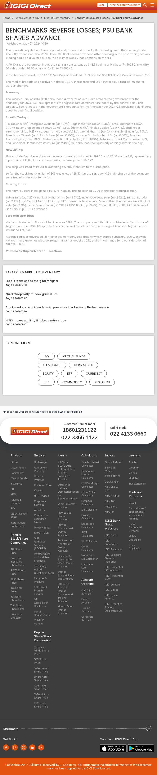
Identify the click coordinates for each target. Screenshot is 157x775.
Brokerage (40, 462)
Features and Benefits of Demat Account (65, 545)
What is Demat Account (66, 505)
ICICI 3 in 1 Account (87, 592)
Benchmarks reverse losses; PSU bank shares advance (109, 18)
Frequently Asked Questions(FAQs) (43, 569)
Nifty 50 (109, 511)
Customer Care (43, 485)
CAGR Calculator (87, 548)
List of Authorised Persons (135, 527)
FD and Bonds (19, 478)
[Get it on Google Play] (140, 748)
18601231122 (79, 430)
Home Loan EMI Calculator (89, 557)
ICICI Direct (111, 589)
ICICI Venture (112, 584)
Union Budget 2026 (18, 515)
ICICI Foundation (111, 542)
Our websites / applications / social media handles (137, 513)
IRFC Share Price (17, 581)
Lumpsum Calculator (87, 502)
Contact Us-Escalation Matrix (41, 519)
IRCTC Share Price (18, 572)
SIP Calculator (89, 541)
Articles (133, 462)
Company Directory (16, 616)
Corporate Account (87, 618)
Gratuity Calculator (87, 516)
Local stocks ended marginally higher (32, 281)
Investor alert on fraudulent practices (42, 557)
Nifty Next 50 (112, 495)
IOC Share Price (17, 589)
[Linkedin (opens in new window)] (32, 747)
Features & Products (40, 580)
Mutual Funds (73, 356)
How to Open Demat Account (65, 610)
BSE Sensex (112, 481)
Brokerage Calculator (87, 525)
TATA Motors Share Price (41, 696)
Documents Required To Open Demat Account (65, 561)
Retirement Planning (40, 469)
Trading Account (86, 609)
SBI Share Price (16, 551)
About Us (39, 510)
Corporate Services (40, 503)
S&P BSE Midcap (110, 469)
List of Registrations (42, 613)
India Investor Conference (18, 524)
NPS (46, 382)
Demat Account (86, 601)
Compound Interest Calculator (87, 474)
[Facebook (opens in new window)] (6, 747)
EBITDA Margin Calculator (90, 485)
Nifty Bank (111, 506)
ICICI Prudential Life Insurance (114, 568)
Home (7, 18)
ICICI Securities (113, 549)
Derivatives (83, 365)
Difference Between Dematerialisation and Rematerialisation (67, 491)
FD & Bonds (52, 365)
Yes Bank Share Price (18, 598)
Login (102, 5)
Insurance (16, 483)
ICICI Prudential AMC (114, 577)
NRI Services (41, 495)
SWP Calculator (87, 534)
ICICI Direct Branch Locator (40, 590)
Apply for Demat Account (125, 5)
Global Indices (113, 462)
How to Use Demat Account (64, 516)
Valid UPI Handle (39, 622)
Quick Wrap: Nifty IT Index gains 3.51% (32, 294)
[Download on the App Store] (113, 748)
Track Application (135, 546)
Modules (134, 478)
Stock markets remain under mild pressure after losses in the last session (57, 307)
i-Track (133, 503)
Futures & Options (16, 501)
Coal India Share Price (41, 687)
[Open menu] (152, 5)
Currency (94, 373)
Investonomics (137, 483)
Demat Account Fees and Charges (66, 575)
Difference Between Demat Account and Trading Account (65, 592)
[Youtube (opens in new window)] (41, 747)
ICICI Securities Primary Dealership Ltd (113, 607)
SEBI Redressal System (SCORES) (40, 543)
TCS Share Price (40, 661)
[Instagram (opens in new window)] (15, 747)
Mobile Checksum (135, 538)
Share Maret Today (27, 18)
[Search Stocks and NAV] (145, 5)
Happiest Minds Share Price (41, 650)
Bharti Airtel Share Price (41, 678)
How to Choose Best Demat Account (65, 530)
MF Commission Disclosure (41, 603)
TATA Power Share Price (41, 670)
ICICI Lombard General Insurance (113, 558)
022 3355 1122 (79, 437)
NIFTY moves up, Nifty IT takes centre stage (36, 320)
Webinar (134, 467)
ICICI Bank (111, 535)
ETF (69, 373)
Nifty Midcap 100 (112, 488)
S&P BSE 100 (113, 476)
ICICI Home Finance (111, 597)
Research (102, 382)
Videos (133, 472)
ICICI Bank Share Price (41, 705)
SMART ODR (41, 532)
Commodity (72, 382)
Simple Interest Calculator (90, 464)
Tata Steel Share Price (18, 607)
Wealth (38, 490)
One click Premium (39, 478)
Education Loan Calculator (87, 568)
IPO (46, 356)
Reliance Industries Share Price (18, 562)
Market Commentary (57, 18)
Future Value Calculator (88, 493)
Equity (48, 373)
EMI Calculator (89, 509)
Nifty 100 (110, 501)
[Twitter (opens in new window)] (23, 747)
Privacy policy (42, 527)
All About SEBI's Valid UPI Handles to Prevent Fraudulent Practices (66, 471)
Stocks (15, 462)
